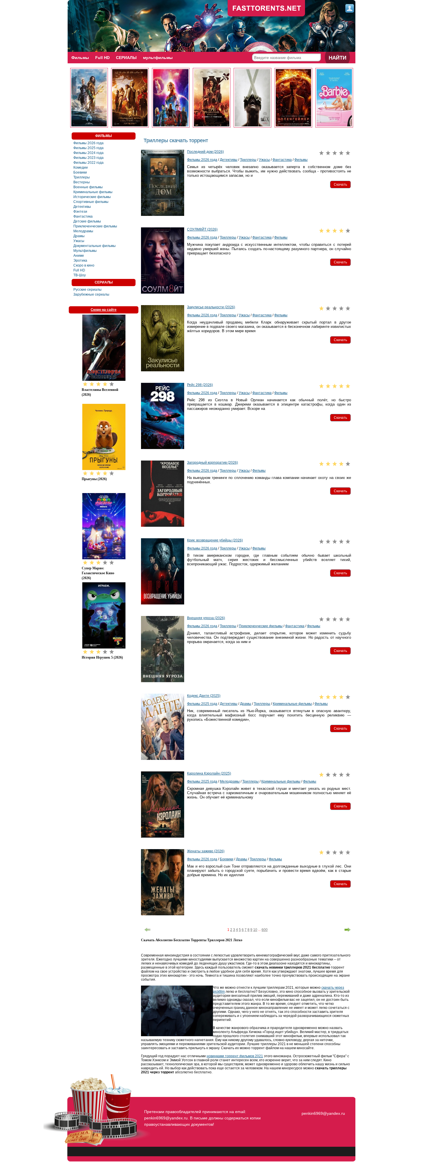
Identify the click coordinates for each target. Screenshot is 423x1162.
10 (255, 930)
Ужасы (78, 241)
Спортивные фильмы (90, 202)
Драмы (79, 236)
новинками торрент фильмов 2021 (235, 1056)
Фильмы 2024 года (88, 153)
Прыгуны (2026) (94, 479)
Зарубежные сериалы (91, 294)
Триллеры (81, 177)
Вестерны (81, 182)
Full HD (102, 57)
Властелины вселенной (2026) (100, 392)
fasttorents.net (322, 1103)
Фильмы (80, 57)
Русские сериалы (87, 290)
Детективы (82, 207)
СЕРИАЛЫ (126, 57)
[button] (340, 184)
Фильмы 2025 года (88, 148)
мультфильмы (158, 57)
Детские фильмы (87, 221)
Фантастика (83, 216)
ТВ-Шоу (79, 275)
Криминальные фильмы (93, 192)
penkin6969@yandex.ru (323, 1113)
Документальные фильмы (94, 246)
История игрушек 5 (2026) (102, 657)
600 (265, 930)
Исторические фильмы (92, 197)
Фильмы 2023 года (88, 158)
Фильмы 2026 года (88, 143)
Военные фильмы (88, 187)
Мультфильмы (85, 251)
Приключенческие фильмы (95, 226)
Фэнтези (80, 212)
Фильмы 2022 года (88, 163)
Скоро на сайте (104, 310)
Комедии (80, 168)
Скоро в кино (83, 265)
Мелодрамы (83, 231)
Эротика (80, 260)
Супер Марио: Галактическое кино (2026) (98, 573)
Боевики (80, 172)
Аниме (78, 256)
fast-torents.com (266, 8)
